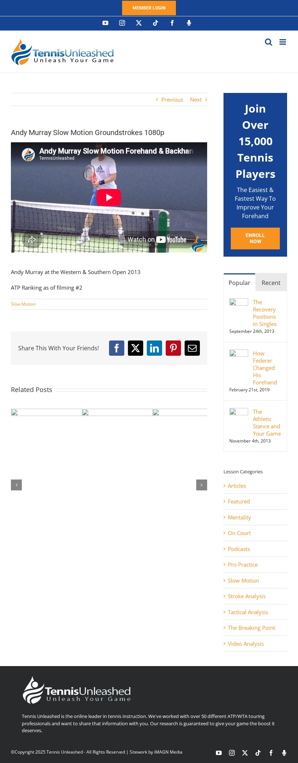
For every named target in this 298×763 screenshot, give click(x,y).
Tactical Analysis (248, 612)
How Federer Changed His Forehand (265, 368)
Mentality (239, 517)
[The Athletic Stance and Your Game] (238, 412)
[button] (16, 485)
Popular (239, 283)
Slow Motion (23, 304)
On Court (239, 532)
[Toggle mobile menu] (283, 42)
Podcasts (239, 548)
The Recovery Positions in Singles (265, 312)
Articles (237, 485)
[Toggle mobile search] (268, 42)
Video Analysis (246, 643)
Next (196, 99)
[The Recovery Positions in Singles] (238, 302)
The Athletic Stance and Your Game (267, 422)
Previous (172, 99)
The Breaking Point (251, 627)
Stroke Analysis (247, 596)
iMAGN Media (168, 752)
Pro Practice (243, 564)
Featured (239, 501)
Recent (271, 283)
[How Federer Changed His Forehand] (238, 353)
